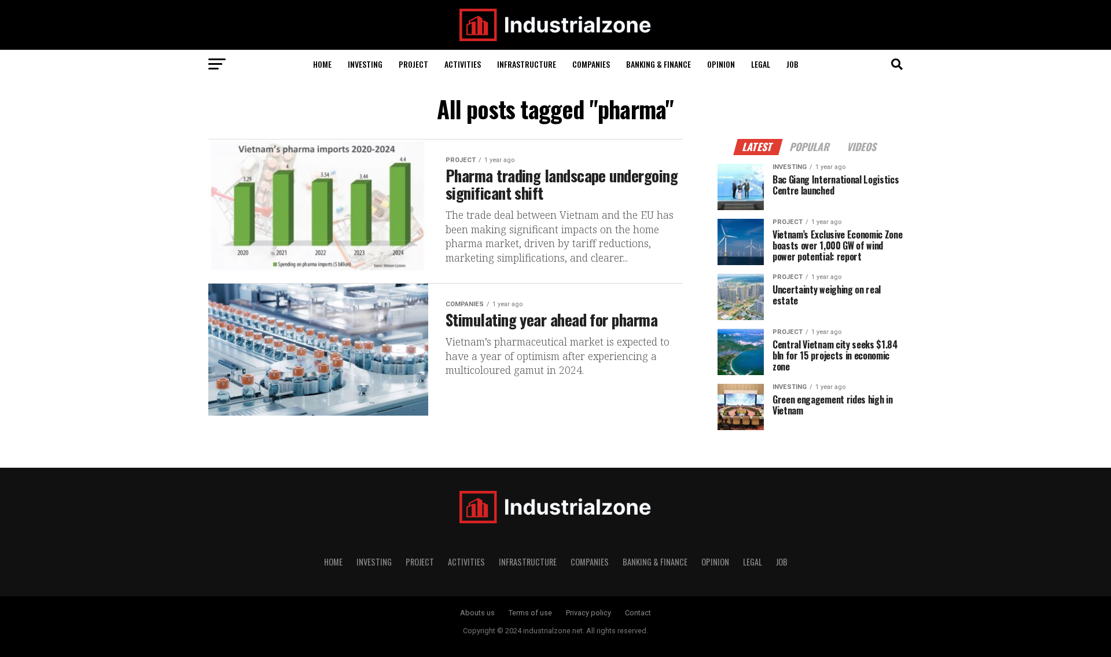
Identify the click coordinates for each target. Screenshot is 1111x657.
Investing (365, 64)
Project (413, 64)
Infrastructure (526, 64)
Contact (638, 612)
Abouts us (477, 612)
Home (322, 64)
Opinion (721, 64)
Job (792, 64)
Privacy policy (588, 612)
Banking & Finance (658, 64)
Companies (591, 64)
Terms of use (530, 612)
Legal (760, 64)
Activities (462, 64)
